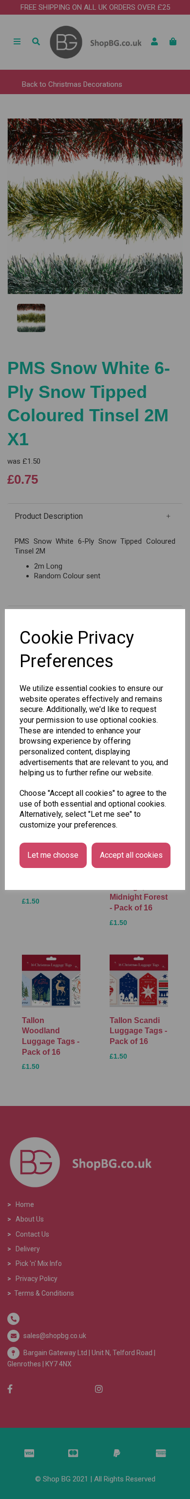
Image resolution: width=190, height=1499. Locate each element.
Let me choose (52, 855)
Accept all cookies (131, 855)
